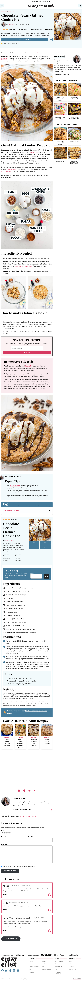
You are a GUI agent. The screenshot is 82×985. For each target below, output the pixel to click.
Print (34, 547)
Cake (30, 969)
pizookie (4, 59)
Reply (5, 895)
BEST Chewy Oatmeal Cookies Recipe (20, 743)
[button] (2, 29)
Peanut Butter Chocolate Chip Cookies (60, 143)
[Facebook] (2, 971)
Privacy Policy (23, 978)
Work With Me (58, 966)
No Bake (31, 972)
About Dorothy (59, 961)
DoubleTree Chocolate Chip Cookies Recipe (74, 162)
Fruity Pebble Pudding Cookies (74, 98)
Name (3, 837)
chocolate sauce (6, 171)
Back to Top (77, 979)
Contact (57, 969)
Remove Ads (45, 547)
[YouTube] (18, 971)
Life (70, 964)
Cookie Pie (28, 366)
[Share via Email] (35, 791)
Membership (72, 969)
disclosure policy (35, 52)
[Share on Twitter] (30, 791)
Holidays (31, 964)
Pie (13, 11)
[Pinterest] (10, 971)
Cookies (7, 737)
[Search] (80, 6)
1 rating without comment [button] (29, 816)
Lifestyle (71, 966)
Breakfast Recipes (34, 966)
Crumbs (72, 958)
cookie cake (12, 169)
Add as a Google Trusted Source (11, 43)
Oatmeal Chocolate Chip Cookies (33, 742)
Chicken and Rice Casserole (74, 142)
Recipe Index (8, 11)
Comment (4, 844)
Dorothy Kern (11, 24)
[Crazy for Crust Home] (41, 6)
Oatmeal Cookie (33, 152)
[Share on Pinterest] (24, 791)
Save (34, 543)
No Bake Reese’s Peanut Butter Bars (74, 117)
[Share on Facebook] (19, 791)
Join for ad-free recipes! (40, 1)
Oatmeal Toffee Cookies (47, 742)
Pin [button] (45, 543)
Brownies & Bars (46, 969)
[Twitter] (6, 971)
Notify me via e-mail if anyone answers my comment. (19, 866)
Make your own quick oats (23, 266)
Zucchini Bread (60, 161)
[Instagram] (14, 971)
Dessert (31, 961)
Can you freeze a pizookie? (11, 510)
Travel (70, 961)
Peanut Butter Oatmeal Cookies (7, 742)
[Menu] (2, 6)
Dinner (44, 961)
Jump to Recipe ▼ (25, 39)
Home (2, 11)
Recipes (20, 737)
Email (32, 573)
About (57, 958)
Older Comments (11, 939)
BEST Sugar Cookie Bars (60, 117)
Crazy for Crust (9, 962)
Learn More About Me (22, 809)
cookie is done (15, 486)
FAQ (56, 964)
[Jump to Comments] (51, 39)
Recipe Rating (5, 831)
